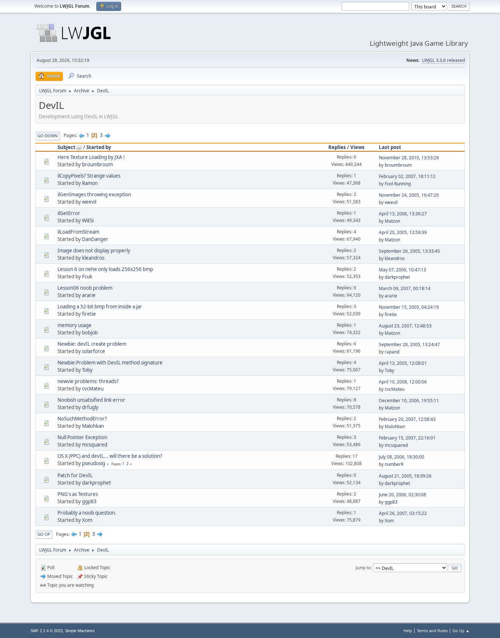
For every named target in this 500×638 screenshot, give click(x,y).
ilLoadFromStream (78, 232)
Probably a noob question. (86, 512)
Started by (98, 147)
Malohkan (93, 426)
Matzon (392, 221)
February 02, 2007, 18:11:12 (407, 176)
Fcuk (87, 276)
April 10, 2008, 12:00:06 (403, 382)
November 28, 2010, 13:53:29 (409, 158)
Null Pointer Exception (82, 437)
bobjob (90, 332)
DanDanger (95, 239)
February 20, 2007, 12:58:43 (407, 419)
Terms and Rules (432, 630)
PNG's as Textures (77, 494)
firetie (89, 314)
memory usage (74, 325)
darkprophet (397, 277)
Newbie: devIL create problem (91, 344)
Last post (390, 147)
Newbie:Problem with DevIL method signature (110, 362)
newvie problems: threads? (88, 381)
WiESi (88, 220)
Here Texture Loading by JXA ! (91, 157)
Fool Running (398, 184)
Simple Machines (80, 630)
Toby (87, 370)
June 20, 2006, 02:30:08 (402, 495)
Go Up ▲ (461, 630)
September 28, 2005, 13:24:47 (409, 344)
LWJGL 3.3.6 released (443, 60)
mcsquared (94, 444)
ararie (89, 295)
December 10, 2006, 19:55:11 (409, 400)
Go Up (43, 534)
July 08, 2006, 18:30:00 (401, 457)
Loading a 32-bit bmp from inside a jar (99, 306)
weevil (89, 202)
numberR (394, 464)
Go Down (47, 135)
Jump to (363, 567)
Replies (337, 147)
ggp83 (89, 501)
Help (407, 630)
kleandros (93, 258)
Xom (87, 520)
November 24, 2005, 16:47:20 (409, 195)
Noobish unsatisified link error (91, 400)
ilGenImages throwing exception (94, 194)
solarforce (93, 351)
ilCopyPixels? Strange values (88, 176)
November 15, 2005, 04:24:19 (409, 307)
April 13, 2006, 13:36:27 (403, 214)
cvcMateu (93, 388)
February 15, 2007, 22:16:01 (407, 438)
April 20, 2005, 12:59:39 (403, 232)
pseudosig (93, 463)
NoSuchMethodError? (82, 418)
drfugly (90, 407)
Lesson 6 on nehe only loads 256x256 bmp (105, 269)
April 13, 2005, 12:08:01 (403, 363)
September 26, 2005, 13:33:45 (409, 251)
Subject (66, 147)
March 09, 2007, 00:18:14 (404, 288)
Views (357, 147)
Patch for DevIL (75, 475)
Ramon (90, 183)
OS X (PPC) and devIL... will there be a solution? (109, 456)
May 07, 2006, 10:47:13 (402, 270)
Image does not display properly (93, 250)
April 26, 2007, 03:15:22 (403, 513)
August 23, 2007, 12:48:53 (405, 326)
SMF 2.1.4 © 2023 (46, 630)
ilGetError (68, 213)
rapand (392, 352)
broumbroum (97, 164)
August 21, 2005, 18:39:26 (405, 476)
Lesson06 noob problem (84, 288)
